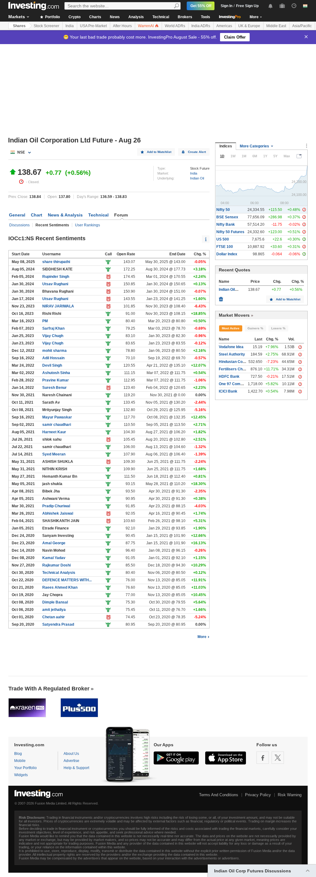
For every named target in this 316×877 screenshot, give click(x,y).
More (202, 637)
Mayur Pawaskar (57, 417)
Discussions (19, 225)
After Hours (122, 26)
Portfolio (52, 17)
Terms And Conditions (218, 795)
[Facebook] (262, 757)
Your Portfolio (25, 768)
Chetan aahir (53, 617)
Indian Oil (197, 178)
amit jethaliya (54, 609)
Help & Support (76, 768)
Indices (225, 146)
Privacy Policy (258, 795)
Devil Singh (52, 365)
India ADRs (200, 26)
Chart (36, 214)
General (17, 214)
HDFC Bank (229, 376)
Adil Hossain (53, 358)
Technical (160, 17)
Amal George (53, 543)
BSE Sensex (227, 217)
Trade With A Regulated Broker (48, 689)
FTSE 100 (224, 247)
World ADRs (175, 26)
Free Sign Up (247, 6)
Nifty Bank (225, 224)
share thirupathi (56, 262)
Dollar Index (226, 254)
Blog (18, 753)
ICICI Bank (228, 391)
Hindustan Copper (235, 362)
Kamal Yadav (53, 558)
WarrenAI (146, 26)
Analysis (136, 17)
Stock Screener (46, 26)
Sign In (226, 6)
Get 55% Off (200, 6)
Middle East (276, 26)
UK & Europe (249, 26)
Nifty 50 (223, 210)
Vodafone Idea (231, 347)
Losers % (278, 328)
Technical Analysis (58, 572)
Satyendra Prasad (58, 624)
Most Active (230, 328)
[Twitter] (278, 757)
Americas (224, 26)
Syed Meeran (53, 454)
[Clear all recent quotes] (221, 297)
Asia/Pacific (302, 26)
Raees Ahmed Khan (59, 587)
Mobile (20, 761)
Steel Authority (232, 354)
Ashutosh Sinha (56, 373)
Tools (205, 17)
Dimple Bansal (55, 602)
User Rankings (87, 225)
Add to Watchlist (159, 152)
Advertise (71, 761)
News (115, 17)
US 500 (222, 239)
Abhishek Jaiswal (57, 513)
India (69, 26)
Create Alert (197, 152)
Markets (16, 16)
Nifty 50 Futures (230, 232)
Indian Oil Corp (231, 289)
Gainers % (255, 328)
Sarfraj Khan (53, 328)
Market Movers (234, 315)
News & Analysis (65, 214)
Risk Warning (289, 795)
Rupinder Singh (55, 276)
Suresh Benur (54, 387)
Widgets (21, 775)
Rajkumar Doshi (56, 565)
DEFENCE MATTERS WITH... (67, 580)
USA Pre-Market (93, 26)
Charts (95, 17)
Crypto (75, 17)
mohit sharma (54, 350)
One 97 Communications (240, 384)
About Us (71, 753)
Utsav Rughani (55, 284)
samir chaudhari (56, 424)
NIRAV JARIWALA (58, 306)
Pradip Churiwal (56, 506)
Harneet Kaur (54, 432)
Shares (19, 26)
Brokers (185, 17)
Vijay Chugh (52, 336)
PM (45, 321)
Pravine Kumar (55, 380)
